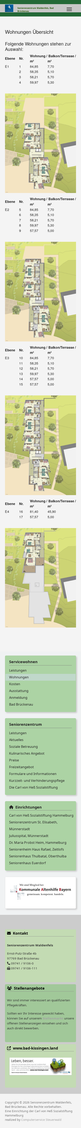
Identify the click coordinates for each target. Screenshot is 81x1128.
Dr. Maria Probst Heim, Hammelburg (37, 842)
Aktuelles (16, 740)
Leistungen (18, 670)
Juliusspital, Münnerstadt (28, 835)
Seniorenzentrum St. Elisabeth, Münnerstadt (33, 825)
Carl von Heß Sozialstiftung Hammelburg (41, 815)
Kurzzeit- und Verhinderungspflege (37, 780)
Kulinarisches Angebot (26, 753)
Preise (14, 760)
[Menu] (69, 9)
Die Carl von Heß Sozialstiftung (33, 787)
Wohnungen (19, 677)
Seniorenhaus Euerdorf (27, 863)
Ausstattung (18, 690)
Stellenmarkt (53, 1018)
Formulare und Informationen (32, 773)
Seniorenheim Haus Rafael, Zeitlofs (36, 849)
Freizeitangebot (21, 767)
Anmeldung (18, 697)
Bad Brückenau (21, 704)
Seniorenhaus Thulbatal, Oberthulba (37, 856)
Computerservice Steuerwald (41, 1120)
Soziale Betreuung (23, 746)
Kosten (14, 684)
